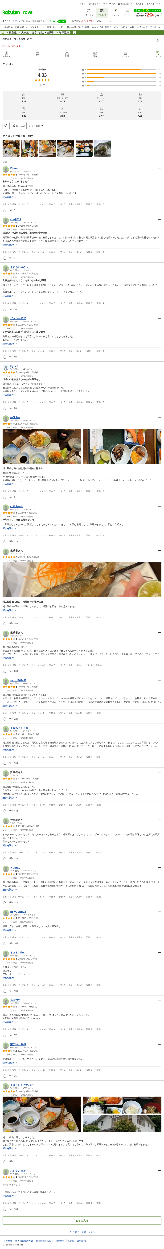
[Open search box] (6, 125)
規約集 (70, 1241)
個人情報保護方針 (24, 1241)
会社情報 (8, 1241)
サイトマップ (109, 4)
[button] (11, 148)
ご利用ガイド (94, 4)
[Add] (157, 40)
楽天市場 (140, 4)
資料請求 (81, 1241)
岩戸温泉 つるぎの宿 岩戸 (17, 38)
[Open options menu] (159, 168)
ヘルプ (82, 4)
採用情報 (60, 1241)
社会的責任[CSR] (44, 1241)
